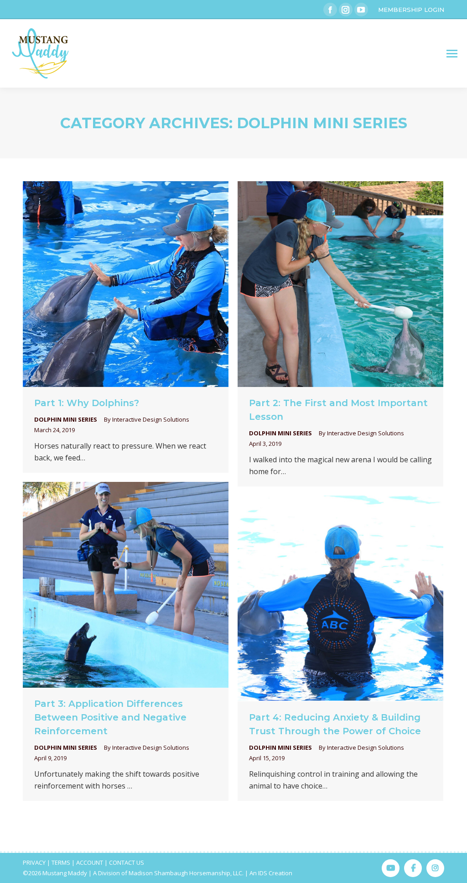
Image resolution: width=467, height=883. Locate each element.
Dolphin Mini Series (65, 419)
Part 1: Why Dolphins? (86, 402)
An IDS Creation (270, 873)
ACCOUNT (89, 862)
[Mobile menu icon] (452, 53)
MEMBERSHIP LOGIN (411, 9)
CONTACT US (126, 862)
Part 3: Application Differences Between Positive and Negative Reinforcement (110, 717)
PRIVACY (34, 862)
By (146, 419)
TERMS (61, 862)
